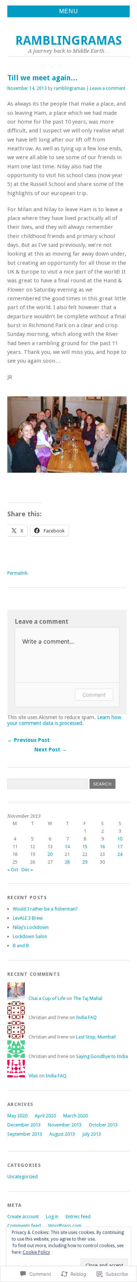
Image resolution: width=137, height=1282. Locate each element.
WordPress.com (64, 1225)
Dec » (27, 869)
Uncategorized (22, 1176)
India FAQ (86, 1017)
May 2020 (17, 1115)
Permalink (17, 573)
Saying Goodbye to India (102, 1056)
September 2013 (24, 1134)
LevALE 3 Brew (28, 918)
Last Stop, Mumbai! (96, 1037)
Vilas (33, 1075)
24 (119, 854)
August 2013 (62, 1134)
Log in (52, 1216)
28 (67, 862)
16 (102, 846)
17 (119, 846)
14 (67, 846)
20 (50, 854)
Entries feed (78, 1216)
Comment (94, 695)
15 (84, 846)
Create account (23, 1216)
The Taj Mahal (87, 998)
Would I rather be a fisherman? (45, 909)
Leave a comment (107, 88)
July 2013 (91, 1134)
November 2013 (64, 1125)
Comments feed (24, 1225)
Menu (68, 11)
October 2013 (103, 1125)
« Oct (12, 869)
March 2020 (75, 1115)
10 (119, 839)
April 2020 (45, 1115)
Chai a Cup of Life (46, 998)
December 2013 (24, 1125)
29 (84, 862)
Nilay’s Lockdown (31, 927)
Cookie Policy (36, 1252)
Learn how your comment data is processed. (64, 720)
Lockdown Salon (30, 936)
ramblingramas (68, 40)
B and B (21, 945)
